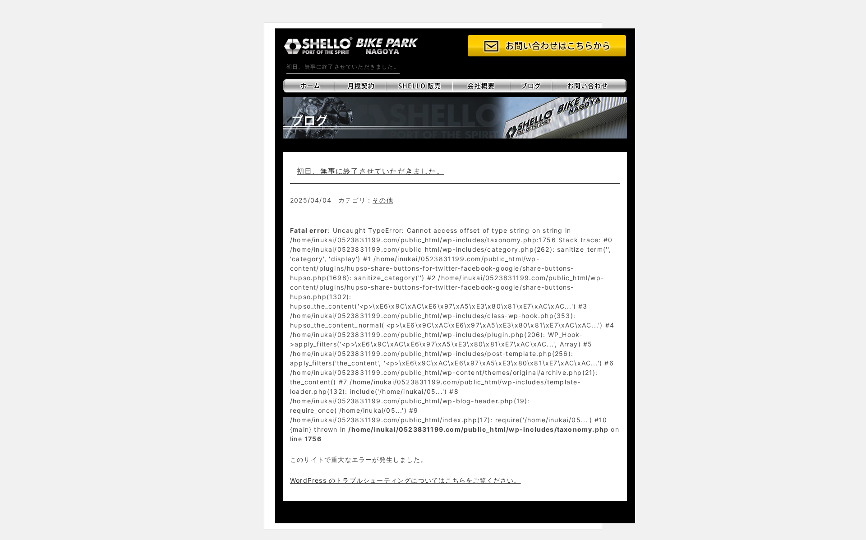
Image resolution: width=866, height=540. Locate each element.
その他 (383, 200)
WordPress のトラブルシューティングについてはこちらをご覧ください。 (405, 480)
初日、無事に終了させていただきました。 (370, 170)
